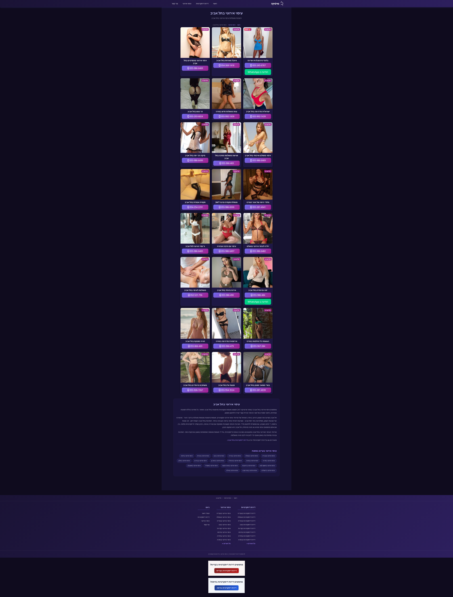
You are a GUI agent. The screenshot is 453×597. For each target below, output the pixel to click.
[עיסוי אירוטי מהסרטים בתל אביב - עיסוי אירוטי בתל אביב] (195, 42)
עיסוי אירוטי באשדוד (211, 466)
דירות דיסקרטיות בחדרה (246, 536)
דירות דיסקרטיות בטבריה (246, 513)
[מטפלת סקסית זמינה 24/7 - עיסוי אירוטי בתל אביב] (226, 184)
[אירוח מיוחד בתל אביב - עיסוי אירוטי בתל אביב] (226, 272)
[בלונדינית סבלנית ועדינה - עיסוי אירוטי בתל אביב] (258, 42)
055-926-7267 (196, 390)
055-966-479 (227, 346)
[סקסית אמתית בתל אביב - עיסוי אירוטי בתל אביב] (195, 184)
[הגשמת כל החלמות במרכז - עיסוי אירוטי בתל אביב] (258, 323)
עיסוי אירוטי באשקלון (194, 466)
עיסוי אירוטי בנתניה (252, 461)
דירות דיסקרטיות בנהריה (246, 521)
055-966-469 (227, 163)
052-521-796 (196, 295)
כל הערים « (251, 543)
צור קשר (175, 3)
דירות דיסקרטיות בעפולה (246, 517)
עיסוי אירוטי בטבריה (268, 456)
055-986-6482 (259, 251)
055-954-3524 (227, 390)
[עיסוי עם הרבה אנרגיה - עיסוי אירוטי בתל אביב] (226, 228)
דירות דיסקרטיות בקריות (246, 528)
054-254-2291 (196, 207)
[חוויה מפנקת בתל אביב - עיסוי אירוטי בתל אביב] (195, 323)
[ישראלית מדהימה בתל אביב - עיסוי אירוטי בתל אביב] (258, 93)
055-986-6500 (227, 207)
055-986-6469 (196, 68)
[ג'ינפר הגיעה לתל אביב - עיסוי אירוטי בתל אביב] (195, 228)
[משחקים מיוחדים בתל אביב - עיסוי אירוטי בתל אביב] (195, 367)
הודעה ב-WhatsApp (258, 72)
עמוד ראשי (206, 513)
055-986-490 (227, 295)
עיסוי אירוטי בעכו (219, 456)
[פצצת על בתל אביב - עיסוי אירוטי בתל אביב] (226, 367)
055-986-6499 (196, 160)
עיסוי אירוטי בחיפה (187, 456)
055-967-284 (258, 346)
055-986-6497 (227, 251)
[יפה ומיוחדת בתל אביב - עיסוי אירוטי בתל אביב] (258, 272)
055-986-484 (258, 295)
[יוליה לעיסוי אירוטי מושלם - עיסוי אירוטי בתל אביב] (258, 228)
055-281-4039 (259, 390)
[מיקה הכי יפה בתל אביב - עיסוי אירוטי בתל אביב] (195, 137)
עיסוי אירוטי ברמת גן (217, 461)
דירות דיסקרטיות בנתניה (246, 540)
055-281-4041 (259, 207)
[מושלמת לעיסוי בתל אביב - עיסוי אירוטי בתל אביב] (195, 272)
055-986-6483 (196, 251)
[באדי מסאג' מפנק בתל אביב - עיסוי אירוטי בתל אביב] (258, 367)
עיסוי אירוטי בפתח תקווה (230, 466)
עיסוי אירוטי (187, 3)
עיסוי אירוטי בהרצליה (235, 461)
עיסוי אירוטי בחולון (184, 461)
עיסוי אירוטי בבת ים (200, 461)
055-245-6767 (259, 65)
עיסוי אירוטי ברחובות (248, 466)
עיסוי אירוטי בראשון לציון (267, 466)
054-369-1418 (227, 65)
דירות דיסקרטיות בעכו (247, 524)
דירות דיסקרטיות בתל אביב (237, 440)
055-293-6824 (196, 116)
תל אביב (218, 498)
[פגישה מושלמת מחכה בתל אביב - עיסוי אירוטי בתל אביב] (226, 137)
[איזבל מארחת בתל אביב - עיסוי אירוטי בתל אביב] (226, 42)
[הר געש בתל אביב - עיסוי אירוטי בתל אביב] (195, 93)
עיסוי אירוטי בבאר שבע (250, 470)
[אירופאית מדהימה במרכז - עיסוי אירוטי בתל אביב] (226, 323)
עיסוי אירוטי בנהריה (235, 456)
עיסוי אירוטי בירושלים (268, 470)
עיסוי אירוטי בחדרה (269, 461)
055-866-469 (196, 346)
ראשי (215, 3)
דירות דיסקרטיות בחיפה (246, 532)
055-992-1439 (259, 116)
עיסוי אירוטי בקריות (203, 456)
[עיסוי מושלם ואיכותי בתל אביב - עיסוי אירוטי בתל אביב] (258, 137)
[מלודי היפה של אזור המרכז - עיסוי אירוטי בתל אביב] (258, 184)
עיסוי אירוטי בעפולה (251, 456)
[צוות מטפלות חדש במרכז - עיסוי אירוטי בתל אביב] (226, 93)
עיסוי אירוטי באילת (232, 470)
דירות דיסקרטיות (202, 3)
